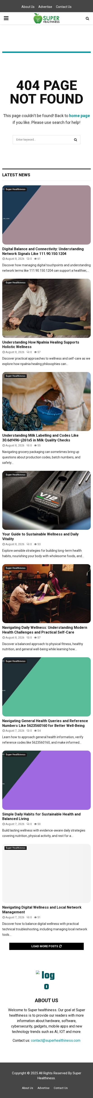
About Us (28, 7)
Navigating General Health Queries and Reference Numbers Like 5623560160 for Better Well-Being (45, 723)
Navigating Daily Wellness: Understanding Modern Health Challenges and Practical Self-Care (44, 629)
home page (79, 115)
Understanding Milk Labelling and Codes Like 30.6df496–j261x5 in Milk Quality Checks (40, 437)
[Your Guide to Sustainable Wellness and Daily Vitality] (46, 500)
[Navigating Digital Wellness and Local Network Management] (46, 873)
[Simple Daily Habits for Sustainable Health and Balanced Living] (46, 780)
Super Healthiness (16, 189)
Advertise (45, 7)
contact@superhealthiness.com (55, 1040)
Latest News (16, 174)
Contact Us (64, 7)
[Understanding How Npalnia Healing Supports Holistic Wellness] (46, 308)
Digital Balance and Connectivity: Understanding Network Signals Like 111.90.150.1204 (43, 251)
